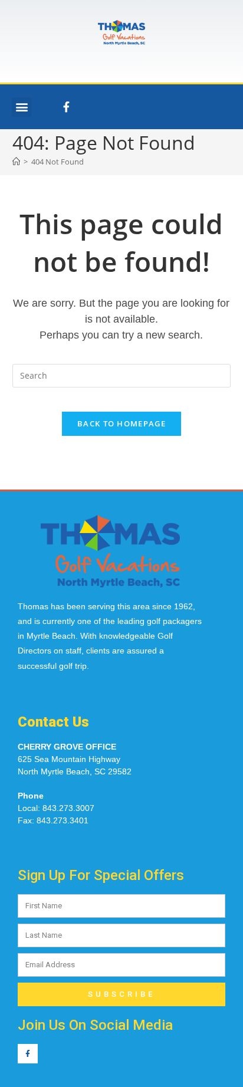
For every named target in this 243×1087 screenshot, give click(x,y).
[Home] (16, 161)
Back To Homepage (121, 423)
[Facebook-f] (66, 106)
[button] (21, 107)
